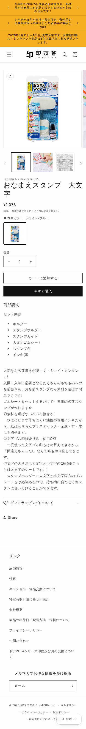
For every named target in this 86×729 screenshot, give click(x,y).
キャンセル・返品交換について (32, 589)
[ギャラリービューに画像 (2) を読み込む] (43, 162)
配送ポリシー (61, 712)
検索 (12, 578)
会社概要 (15, 609)
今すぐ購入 (43, 291)
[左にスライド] (5, 163)
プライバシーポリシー (26, 630)
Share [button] (12, 517)
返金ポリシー (69, 705)
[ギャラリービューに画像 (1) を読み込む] (21, 162)
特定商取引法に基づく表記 (29, 599)
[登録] (72, 685)
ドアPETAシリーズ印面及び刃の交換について (42, 654)
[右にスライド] (81, 163)
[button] (9, 54)
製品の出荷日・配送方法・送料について (39, 620)
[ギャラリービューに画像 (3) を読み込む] (65, 162)
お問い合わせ (19, 641)
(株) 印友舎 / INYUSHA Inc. (38, 705)
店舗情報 (15, 568)
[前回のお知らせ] (8, 8)
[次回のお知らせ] (77, 8)
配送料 (15, 210)
